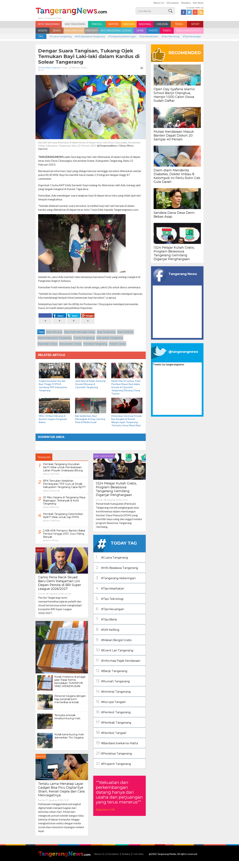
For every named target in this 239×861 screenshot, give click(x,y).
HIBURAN (162, 24)
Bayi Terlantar (125, 331)
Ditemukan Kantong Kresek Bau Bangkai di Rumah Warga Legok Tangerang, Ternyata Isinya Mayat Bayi (126, 420)
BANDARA (129, 24)
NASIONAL (145, 24)
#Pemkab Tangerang (113, 722)
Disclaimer (173, 2)
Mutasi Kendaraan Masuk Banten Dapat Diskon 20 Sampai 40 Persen (174, 135)
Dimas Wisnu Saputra (49, 67)
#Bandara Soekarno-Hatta (117, 743)
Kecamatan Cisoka (70, 343)
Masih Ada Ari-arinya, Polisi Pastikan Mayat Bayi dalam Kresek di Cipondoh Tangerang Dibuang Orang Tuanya (125, 387)
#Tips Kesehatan (148, 36)
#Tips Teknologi (170, 36)
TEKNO (179, 24)
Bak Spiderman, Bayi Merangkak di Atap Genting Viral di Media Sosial (90, 419)
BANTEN (113, 24)
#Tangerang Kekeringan (122, 36)
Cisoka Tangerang (84, 337)
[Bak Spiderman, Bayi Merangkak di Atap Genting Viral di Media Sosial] (90, 405)
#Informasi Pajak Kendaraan (118, 660)
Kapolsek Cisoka (47, 343)
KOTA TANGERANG (48, 24)
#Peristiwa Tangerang (114, 753)
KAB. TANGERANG (75, 24)
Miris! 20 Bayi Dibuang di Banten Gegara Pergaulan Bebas (53, 419)
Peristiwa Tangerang (95, 343)
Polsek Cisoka (117, 343)
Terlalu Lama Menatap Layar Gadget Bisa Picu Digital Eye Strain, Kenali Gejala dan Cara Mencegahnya (61, 789)
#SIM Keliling (107, 629)
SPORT (195, 24)
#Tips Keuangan (192, 36)
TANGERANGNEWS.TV (188, 30)
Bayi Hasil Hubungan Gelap (79, 331)
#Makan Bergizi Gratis (113, 639)
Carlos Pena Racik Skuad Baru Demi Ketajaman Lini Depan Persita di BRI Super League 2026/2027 (59, 583)
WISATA (42, 30)
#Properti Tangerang (113, 763)
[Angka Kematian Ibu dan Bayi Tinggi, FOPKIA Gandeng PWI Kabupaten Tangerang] (54, 370)
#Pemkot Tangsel (111, 732)
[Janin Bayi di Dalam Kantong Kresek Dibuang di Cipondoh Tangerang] (90, 370)
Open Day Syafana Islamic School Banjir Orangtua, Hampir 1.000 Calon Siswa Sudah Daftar (174, 95)
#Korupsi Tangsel (111, 701)
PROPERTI (91, 30)
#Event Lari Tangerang (114, 650)
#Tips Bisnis (106, 619)
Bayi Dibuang (54, 331)
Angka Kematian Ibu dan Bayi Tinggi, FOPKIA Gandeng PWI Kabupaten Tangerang (53, 385)
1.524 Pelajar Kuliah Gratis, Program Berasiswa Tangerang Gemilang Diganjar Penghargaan (116, 489)
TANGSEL (96, 24)
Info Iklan (198, 2)
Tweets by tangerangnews (168, 364)
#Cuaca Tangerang (61, 36)
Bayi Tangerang (106, 331)
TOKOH (167, 30)
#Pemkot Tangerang (113, 712)
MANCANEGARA (73, 30)
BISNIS (57, 30)
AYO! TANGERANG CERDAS (115, 30)
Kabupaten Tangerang (109, 337)
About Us (158, 2)
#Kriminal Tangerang (113, 691)
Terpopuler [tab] (43, 457)
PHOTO (153, 30)
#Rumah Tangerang (113, 681)
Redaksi (186, 2)
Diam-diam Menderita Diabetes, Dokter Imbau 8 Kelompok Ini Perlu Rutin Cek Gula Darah (177, 176)
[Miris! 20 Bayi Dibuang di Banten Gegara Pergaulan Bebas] (54, 405)
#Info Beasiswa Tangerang (90, 36)
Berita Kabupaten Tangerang (54, 337)
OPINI (139, 30)
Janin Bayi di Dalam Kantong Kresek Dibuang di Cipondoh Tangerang (90, 384)
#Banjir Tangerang (111, 670)
